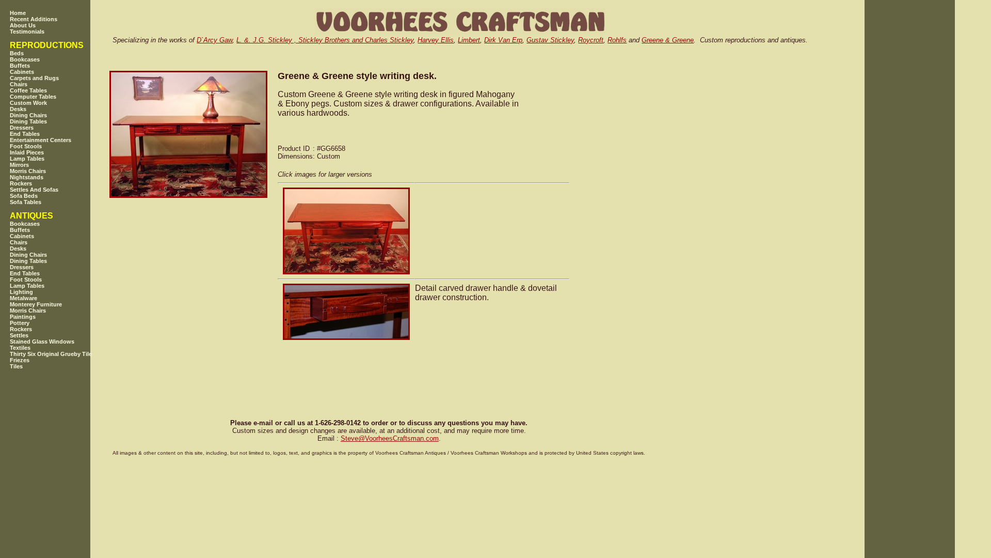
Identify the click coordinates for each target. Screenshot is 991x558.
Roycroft (590, 40)
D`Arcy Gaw (214, 40)
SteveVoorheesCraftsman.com (390, 438)
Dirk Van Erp (503, 40)
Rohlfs (617, 40)
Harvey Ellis (436, 40)
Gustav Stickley (550, 40)
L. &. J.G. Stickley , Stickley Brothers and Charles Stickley (324, 40)
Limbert (469, 40)
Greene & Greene (668, 40)
